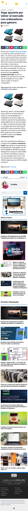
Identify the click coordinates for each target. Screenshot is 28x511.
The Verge (12, 167)
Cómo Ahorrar (18, 489)
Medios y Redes (20, 480)
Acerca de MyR (17, 483)
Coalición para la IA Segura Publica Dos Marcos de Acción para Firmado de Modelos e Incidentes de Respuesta (20, 284)
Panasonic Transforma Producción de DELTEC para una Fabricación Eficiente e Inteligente (19, 275)
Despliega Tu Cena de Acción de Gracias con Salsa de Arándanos (19, 293)
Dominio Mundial (5, 489)
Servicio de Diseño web (19, 482)
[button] (14, 508)
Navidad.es (3, 491)
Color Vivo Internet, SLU (8, 501)
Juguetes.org (4, 493)
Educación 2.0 (4, 487)
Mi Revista (17, 493)
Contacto (10, 483)
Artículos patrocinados (7, 482)
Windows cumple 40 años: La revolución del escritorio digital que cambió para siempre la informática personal (19, 265)
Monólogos (3, 495)
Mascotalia (17, 487)
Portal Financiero (19, 491)
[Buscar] (25, 193)
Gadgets (3, 10)
